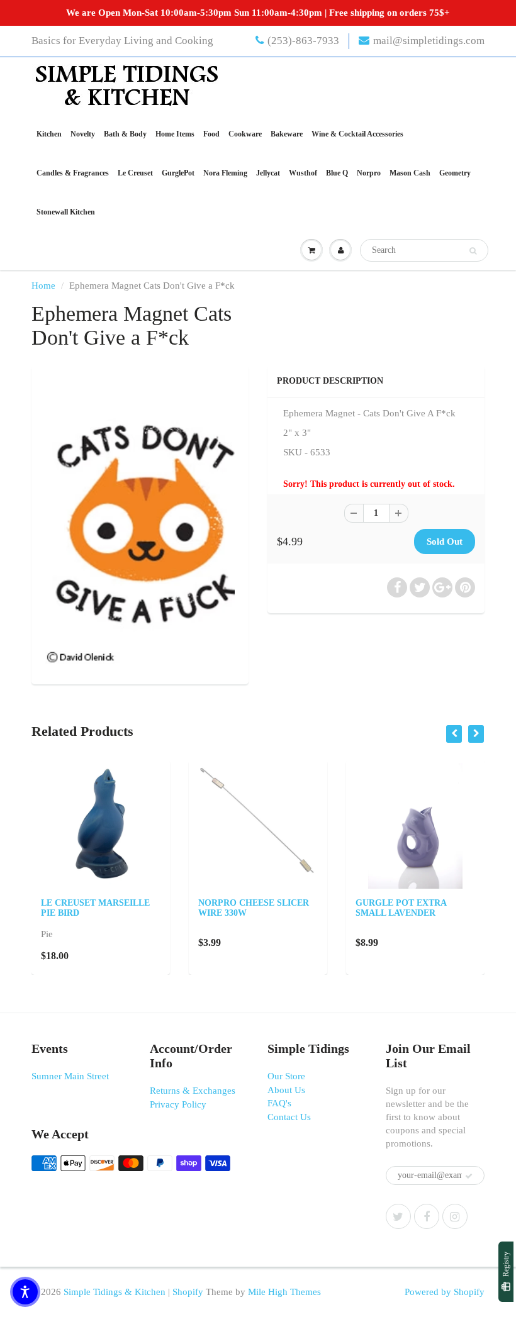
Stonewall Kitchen (65, 212)
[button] (25, 1292)
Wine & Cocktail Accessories (357, 134)
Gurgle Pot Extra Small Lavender (401, 908)
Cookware (245, 134)
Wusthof (303, 173)
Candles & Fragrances (72, 173)
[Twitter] (398, 1216)
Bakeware (287, 134)
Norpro (369, 173)
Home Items (174, 134)
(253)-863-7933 (303, 41)
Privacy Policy (178, 1104)
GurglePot (178, 173)
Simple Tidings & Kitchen (114, 1292)
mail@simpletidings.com (429, 41)
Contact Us (289, 1117)
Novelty (82, 134)
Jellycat (268, 173)
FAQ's (279, 1103)
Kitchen (49, 134)
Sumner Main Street (70, 1076)
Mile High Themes (284, 1292)
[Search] (473, 251)
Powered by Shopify (445, 1292)
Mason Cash (410, 173)
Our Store (286, 1076)
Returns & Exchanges (192, 1091)
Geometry (455, 173)
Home (43, 286)
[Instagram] (455, 1216)
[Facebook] (426, 1216)
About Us (286, 1090)
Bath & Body (125, 134)
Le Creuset (135, 173)
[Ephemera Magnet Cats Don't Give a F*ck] (140, 523)
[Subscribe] (468, 1176)
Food (211, 134)
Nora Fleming (225, 173)
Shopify (187, 1292)
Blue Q (337, 173)
